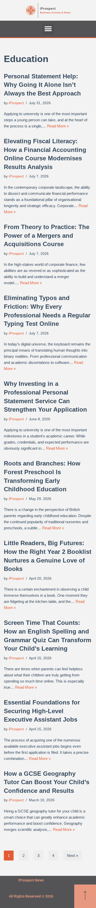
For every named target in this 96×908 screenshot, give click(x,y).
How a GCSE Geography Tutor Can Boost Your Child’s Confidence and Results (46, 782)
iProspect (16, 103)
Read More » (58, 126)
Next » (72, 855)
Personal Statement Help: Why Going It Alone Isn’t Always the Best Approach (42, 85)
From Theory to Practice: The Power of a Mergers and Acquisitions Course (46, 235)
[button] (48, 29)
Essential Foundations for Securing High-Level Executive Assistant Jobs (42, 711)
